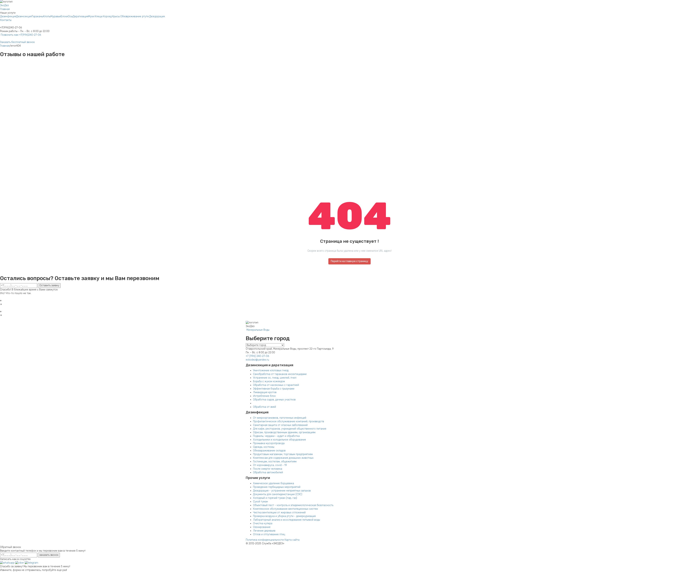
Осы (70, 16)
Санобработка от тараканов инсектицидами (280, 374)
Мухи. (91, 16)
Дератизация (80, 16)
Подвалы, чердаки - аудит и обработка (276, 436)
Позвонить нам (20, 34)
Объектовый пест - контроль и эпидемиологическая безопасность (293, 505)
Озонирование (261, 527)
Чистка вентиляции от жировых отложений (279, 512)
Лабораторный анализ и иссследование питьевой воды (286, 519)
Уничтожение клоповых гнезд (271, 370)
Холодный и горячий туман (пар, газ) (275, 498)
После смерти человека (267, 468)
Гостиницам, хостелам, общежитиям (275, 461)
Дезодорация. (157, 16)
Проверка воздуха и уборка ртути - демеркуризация (284, 516)
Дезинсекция (24, 16)
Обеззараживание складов (269, 450)
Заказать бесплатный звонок (17, 42)
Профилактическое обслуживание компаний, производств (288, 421)
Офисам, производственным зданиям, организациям (284, 432)
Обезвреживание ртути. (134, 16)
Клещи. (99, 16)
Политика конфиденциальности (265, 539)
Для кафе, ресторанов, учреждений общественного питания (289, 428)
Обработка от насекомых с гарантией (276, 385)
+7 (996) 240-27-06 (257, 356)
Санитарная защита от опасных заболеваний (280, 425)
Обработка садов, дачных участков (274, 399)
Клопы (47, 16)
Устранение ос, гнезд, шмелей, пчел (274, 377)
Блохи (64, 16)
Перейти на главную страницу (349, 261)
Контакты (5, 20)
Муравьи (56, 16)
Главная (5, 9)
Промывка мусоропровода (269, 443)
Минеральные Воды (257, 329)
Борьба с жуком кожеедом (269, 381)
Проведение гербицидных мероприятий (276, 487)
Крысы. (116, 16)
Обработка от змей (264, 406)
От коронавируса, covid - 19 (270, 465)
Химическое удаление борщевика (273, 483)
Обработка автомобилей (268, 472)
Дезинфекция (8, 16)
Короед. (107, 16)
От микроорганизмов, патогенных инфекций (279, 417)
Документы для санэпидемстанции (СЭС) (277, 494)
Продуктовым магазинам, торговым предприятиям (283, 454)
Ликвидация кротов (265, 392)
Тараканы (37, 16)
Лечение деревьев (264, 530)
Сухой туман (260, 501)
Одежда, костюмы (263, 447)
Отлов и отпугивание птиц (269, 534)
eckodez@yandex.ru (257, 359)
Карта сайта (292, 539)
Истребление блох (264, 396)
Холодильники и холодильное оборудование (279, 439)
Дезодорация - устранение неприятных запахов (282, 490)
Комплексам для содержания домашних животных (283, 457)
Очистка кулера (262, 523)
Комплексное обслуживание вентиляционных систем (285, 508)
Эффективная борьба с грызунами (273, 388)
